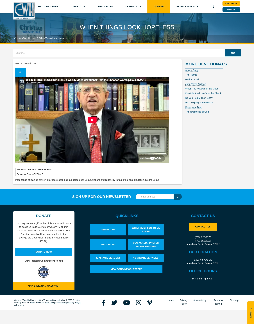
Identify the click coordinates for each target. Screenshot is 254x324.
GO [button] (233, 53)
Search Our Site (187, 6)
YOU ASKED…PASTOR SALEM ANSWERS (146, 245)
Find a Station (231, 3)
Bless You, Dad (193, 107)
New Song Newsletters (126, 269)
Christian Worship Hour (25, 38)
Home (170, 300)
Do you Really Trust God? (199, 98)
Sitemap (234, 300)
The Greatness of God (197, 112)
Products (108, 244)
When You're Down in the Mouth (202, 88)
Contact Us (133, 6)
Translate (231, 9)
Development (66, 302)
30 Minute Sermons (108, 257)
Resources (105, 6)
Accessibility (199, 300)
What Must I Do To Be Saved (146, 230)
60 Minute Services (145, 257)
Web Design (50, 302)
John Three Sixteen (195, 84)
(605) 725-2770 (203, 237)
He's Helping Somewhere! (199, 102)
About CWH (108, 229)
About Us (78, 6)
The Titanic (191, 74)
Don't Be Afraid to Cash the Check (203, 93)
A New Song (191, 70)
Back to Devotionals (25, 63)
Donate (159, 6)
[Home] (24, 11)
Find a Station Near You (44, 286)
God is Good (192, 79)
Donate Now (43, 252)
